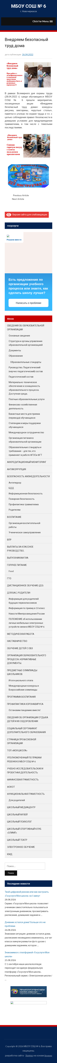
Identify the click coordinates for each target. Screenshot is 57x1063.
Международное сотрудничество (26, 432)
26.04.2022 (27, 54)
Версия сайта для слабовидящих (29, 214)
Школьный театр (17, 839)
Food (11, 571)
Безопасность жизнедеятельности (28, 476)
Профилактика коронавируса (25, 704)
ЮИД (9, 854)
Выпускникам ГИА (17, 557)
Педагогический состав (21, 376)
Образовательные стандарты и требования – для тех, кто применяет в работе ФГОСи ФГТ (25, 451)
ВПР (9, 539)
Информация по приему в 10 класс (27, 608)
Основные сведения (19, 335)
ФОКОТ (11, 786)
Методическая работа (20, 634)
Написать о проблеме (28, 303)
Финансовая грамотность (23, 779)
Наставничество (17, 641)
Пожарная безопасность (22, 498)
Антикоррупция (16, 469)
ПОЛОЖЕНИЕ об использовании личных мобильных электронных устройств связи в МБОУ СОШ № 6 (26, 623)
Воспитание (14, 517)
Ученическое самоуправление (25, 532)
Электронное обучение (21, 847)
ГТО (9, 578)
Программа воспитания (21, 696)
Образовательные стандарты (25, 362)
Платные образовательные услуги (26, 399)
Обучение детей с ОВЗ (20, 648)
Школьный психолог (19, 821)
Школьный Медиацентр (21, 807)
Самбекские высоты (34, 199)
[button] (42, 21)
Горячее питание (17, 565)
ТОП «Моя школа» (17, 750)
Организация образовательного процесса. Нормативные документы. (26, 659)
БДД (11, 488)
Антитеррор (15, 482)
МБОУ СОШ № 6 (28, 6)
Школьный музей (17, 814)
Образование (16, 355)
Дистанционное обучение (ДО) (25, 585)
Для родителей (17, 800)
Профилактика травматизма (24, 504)
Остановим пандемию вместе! (25, 710)
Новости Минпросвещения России (27, 613)
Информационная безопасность (26, 493)
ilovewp (48, 1055)
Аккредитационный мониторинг (26, 462)
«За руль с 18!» (36, 195)
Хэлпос (29, 1055)
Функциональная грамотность (26, 794)
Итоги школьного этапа (21, 680)
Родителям (14, 509)
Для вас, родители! (19, 592)
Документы (15, 350)
